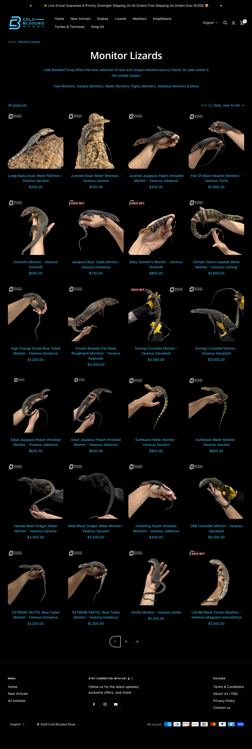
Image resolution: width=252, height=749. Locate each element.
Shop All (97, 27)
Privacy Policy (224, 701)
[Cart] (242, 23)
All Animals (16, 701)
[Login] (233, 23)
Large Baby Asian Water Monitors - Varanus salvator (35, 178)
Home (59, 19)
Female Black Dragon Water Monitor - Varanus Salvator (35, 528)
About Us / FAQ (225, 694)
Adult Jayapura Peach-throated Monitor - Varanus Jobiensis (36, 442)
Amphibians (162, 19)
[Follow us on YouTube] (115, 704)
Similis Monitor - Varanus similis (156, 612)
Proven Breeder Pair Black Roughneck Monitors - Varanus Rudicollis (95, 353)
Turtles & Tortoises (70, 27)
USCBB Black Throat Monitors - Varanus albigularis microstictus (216, 614)
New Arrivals (80, 19)
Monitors (139, 19)
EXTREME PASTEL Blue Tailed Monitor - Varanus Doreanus (35, 614)
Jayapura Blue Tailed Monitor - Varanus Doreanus (96, 264)
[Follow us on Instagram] (104, 704)
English (208, 23)
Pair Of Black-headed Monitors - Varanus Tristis (216, 178)
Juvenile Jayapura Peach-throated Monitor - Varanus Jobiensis (156, 178)
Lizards (120, 19)
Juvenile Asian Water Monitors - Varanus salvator (96, 178)
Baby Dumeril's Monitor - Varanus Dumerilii (156, 264)
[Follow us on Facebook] (94, 704)
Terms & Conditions (228, 687)
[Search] (225, 23)
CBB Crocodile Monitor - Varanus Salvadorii (216, 528)
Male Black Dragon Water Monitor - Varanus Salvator (96, 528)
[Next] (137, 641)
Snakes (102, 19)
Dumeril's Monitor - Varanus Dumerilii (36, 264)
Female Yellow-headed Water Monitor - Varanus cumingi (216, 264)
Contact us (221, 708)
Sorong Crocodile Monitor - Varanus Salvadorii (156, 351)
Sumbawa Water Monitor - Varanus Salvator (156, 442)
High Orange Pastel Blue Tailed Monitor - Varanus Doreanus (35, 351)
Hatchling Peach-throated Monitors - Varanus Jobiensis (156, 528)
